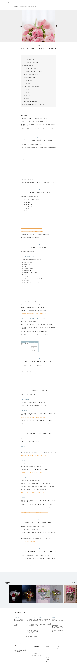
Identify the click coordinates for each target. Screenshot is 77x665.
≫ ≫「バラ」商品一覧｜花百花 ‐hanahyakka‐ (28, 541)
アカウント (48, 646)
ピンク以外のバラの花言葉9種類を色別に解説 (31, 62)
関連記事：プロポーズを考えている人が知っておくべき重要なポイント (32, 492)
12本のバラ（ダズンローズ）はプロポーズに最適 (34, 71)
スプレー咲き (28, 83)
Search (63, 2)
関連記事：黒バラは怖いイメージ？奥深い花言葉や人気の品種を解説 (32, 231)
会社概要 (58, 646)
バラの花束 (17, 6)
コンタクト (48, 650)
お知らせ (47, 657)
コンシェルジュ (48, 648)
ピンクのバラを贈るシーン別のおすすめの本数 (31, 86)
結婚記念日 (28, 98)
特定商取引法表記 (59, 650)
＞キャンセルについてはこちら (32, 636)
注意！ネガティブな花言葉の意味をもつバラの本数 (32, 74)
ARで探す (47, 661)
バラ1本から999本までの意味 (31, 68)
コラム (47, 655)
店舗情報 (58, 648)
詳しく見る (33, 350)
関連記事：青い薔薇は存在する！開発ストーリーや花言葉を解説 (31, 228)
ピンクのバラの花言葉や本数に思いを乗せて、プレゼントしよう (34, 104)
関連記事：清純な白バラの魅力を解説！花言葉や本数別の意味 (31, 225)
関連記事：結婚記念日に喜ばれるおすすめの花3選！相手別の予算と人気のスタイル (34, 512)
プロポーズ (28, 95)
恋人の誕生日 (28, 89)
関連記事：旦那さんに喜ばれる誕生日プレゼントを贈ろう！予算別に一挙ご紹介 (34, 455)
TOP (14, 6)
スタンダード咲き (29, 80)
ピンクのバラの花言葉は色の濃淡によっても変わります (33, 59)
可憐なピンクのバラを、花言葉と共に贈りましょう (32, 101)
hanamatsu (35, 648)
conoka (34, 651)
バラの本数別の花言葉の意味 (28, 65)
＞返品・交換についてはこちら (45, 624)
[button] (74, 582)
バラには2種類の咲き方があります (29, 77)
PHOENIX (34, 653)
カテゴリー (48, 659)
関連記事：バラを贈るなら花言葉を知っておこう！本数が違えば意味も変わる (33, 313)
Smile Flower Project (36, 646)
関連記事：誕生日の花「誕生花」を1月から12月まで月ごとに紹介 (32, 472)
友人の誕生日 (28, 92)
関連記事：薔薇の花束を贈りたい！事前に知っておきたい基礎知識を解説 (33, 417)
